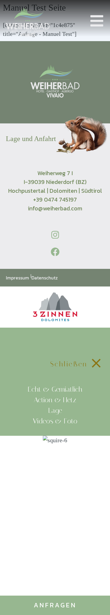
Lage (55, 410)
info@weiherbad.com (55, 208)
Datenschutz (44, 278)
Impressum (18, 278)
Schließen (69, 364)
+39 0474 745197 (55, 199)
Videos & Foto (55, 421)
